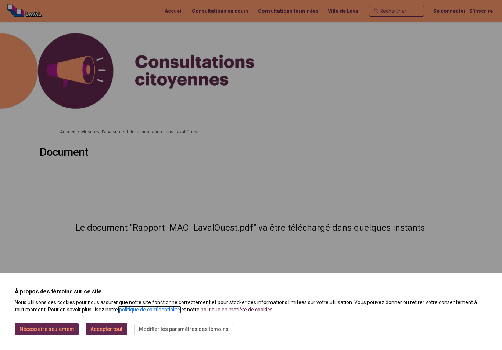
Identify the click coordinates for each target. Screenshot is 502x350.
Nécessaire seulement (46, 329)
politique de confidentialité (149, 310)
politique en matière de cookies (237, 310)
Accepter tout (106, 329)
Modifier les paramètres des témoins (184, 329)
